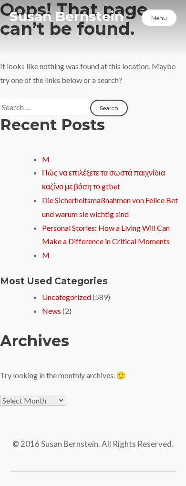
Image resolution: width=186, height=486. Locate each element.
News (51, 310)
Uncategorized (66, 296)
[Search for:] (45, 107)
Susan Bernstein (67, 16)
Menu (159, 17)
